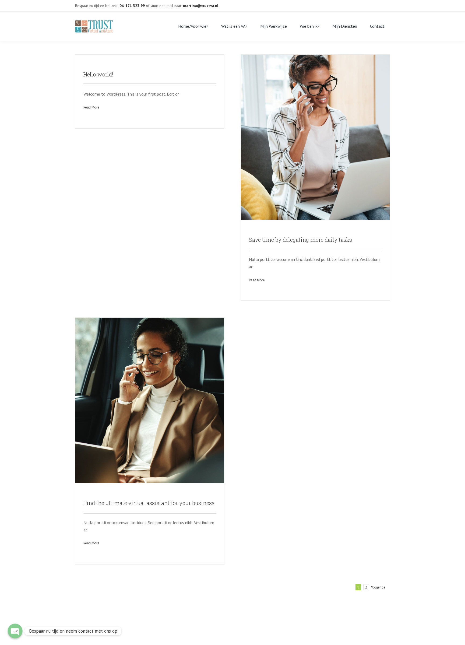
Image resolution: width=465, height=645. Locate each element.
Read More (91, 107)
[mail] (355, 4)
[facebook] (346, 4)
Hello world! (98, 74)
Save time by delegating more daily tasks (300, 239)
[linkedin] (363, 4)
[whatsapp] (372, 4)
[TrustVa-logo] (94, 22)
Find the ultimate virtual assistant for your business (148, 502)
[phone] (380, 4)
